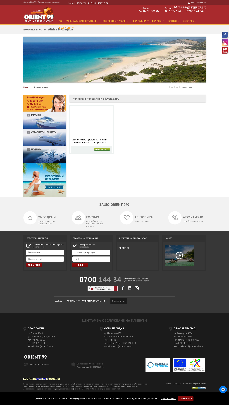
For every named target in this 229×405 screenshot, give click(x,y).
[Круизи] (44, 128)
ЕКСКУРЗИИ (65, 27)
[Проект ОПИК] (189, 365)
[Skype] (103, 290)
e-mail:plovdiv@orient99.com (118, 346)
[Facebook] (225, 38)
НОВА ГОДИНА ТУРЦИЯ (114, 21)
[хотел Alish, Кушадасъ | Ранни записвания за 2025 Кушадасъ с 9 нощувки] (91, 135)
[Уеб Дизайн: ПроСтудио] (199, 388)
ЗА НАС (71, 3)
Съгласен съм (186, 398)
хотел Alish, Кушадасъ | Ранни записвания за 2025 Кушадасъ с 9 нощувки (90, 141)
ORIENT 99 (124, 248)
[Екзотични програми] (44, 196)
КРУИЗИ (172, 21)
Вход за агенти (198, 2)
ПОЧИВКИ (157, 21)
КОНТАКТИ (81, 3)
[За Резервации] (44, 111)
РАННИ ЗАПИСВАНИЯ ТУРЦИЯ (81, 21)
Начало (26, 87)
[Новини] (44, 162)
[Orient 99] (38, 23)
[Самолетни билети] (44, 145)
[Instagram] (225, 46)
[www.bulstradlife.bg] (41, 379)
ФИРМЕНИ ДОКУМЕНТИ (98, 3)
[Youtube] (225, 53)
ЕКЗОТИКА (188, 21)
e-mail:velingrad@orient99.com (188, 346)
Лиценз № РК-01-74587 (40, 364)
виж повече (101, 149)
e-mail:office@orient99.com (41, 346)
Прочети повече (168, 398)
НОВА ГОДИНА (139, 21)
